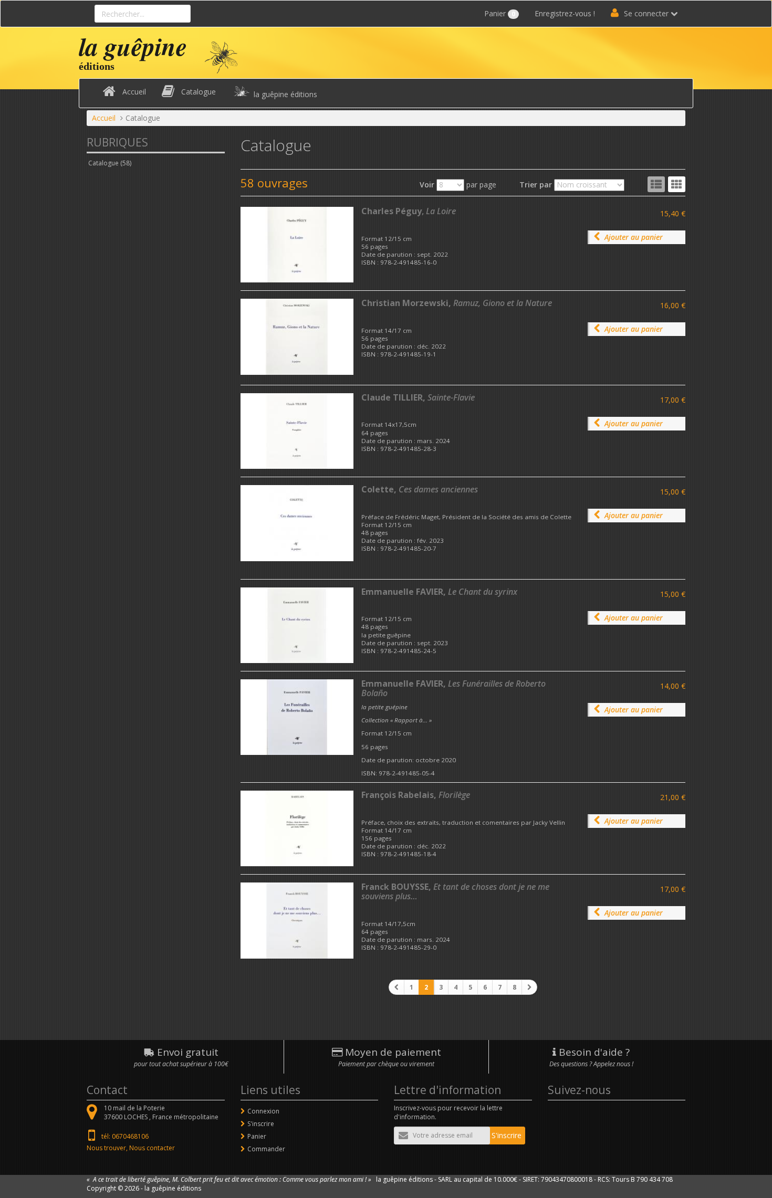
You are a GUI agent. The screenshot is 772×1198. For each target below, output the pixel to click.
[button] (676, 184)
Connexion (263, 1111)
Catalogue (198, 92)
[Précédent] (396, 987)
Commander (266, 1148)
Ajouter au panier (633, 237)
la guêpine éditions (285, 94)
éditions (96, 66)
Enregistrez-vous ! (565, 13)
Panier (499, 13)
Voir (427, 185)
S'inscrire (260, 1123)
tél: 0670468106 (125, 1136)
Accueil (134, 92)
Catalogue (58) (109, 163)
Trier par (535, 185)
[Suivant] (529, 987)
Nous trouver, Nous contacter (131, 1147)
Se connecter (646, 13)
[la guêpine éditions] (221, 56)
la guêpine (133, 46)
